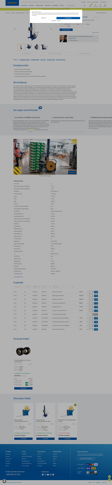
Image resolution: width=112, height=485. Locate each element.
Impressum (59, 20)
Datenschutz (53, 20)
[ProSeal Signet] (4, 481)
